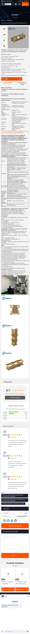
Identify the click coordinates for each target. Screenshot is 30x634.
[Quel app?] (12, 520)
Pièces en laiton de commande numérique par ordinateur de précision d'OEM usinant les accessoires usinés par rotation (7, 583)
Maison (3, 20)
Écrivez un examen (15, 397)
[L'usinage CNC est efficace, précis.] (18, 37)
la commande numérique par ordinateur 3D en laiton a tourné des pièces (14, 500)
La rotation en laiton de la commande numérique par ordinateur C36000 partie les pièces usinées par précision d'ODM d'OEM (21, 583)
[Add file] (2, 631)
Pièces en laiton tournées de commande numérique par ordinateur (12, 495)
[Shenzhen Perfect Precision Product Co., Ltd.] (8, 4)
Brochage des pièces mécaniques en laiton (13, 503)
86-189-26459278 (24, 1)
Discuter (25, 4)
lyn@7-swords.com (7, 1)
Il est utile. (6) (13, 437)
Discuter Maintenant (15, 526)
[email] (15, 521)
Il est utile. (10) (13, 458)
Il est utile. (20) (13, 479)
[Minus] (28, 596)
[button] (4, 48)
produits (9, 20)
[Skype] (8, 521)
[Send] (27, 631)
